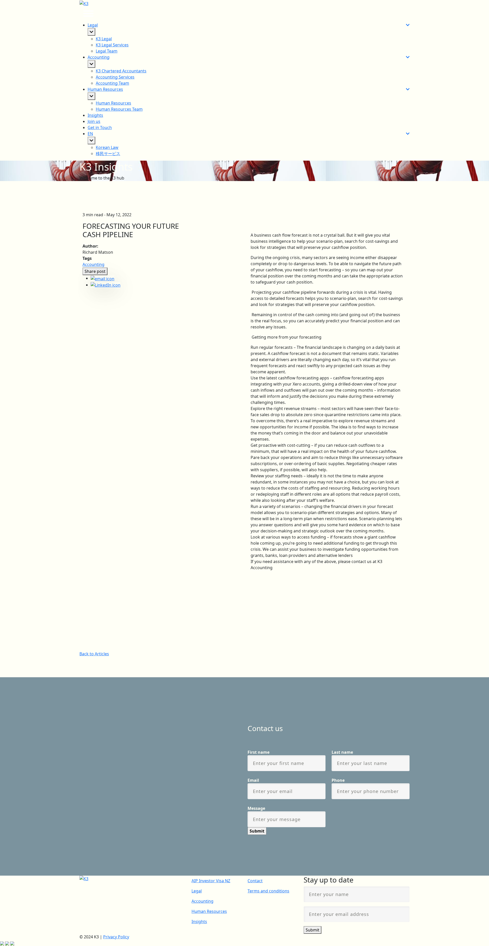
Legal (197, 891)
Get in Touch (100, 127)
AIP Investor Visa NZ (211, 881)
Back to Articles (94, 654)
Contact (255, 881)
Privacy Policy (116, 937)
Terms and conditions (268, 891)
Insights (95, 115)
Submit (312, 930)
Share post (95, 271)
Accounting (93, 264)
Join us (94, 121)
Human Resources (209, 911)
